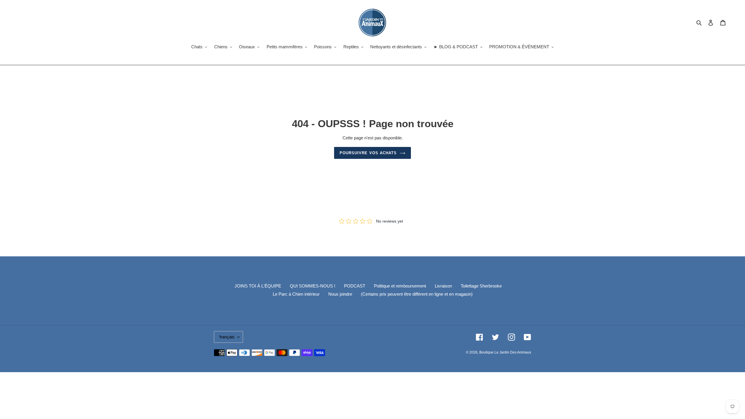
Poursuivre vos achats (368, 153)
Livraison (443, 285)
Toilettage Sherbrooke (481, 285)
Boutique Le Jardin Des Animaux (505, 352)
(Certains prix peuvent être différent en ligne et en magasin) (417, 294)
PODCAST (354, 285)
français (227, 336)
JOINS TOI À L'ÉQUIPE (258, 285)
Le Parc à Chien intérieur (296, 294)
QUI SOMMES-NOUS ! (312, 285)
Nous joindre (340, 294)
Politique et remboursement (400, 285)
